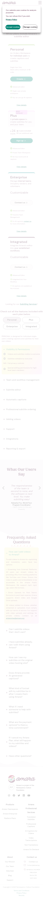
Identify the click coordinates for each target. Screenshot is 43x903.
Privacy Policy (11, 19)
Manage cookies (30, 27)
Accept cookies (13, 27)
